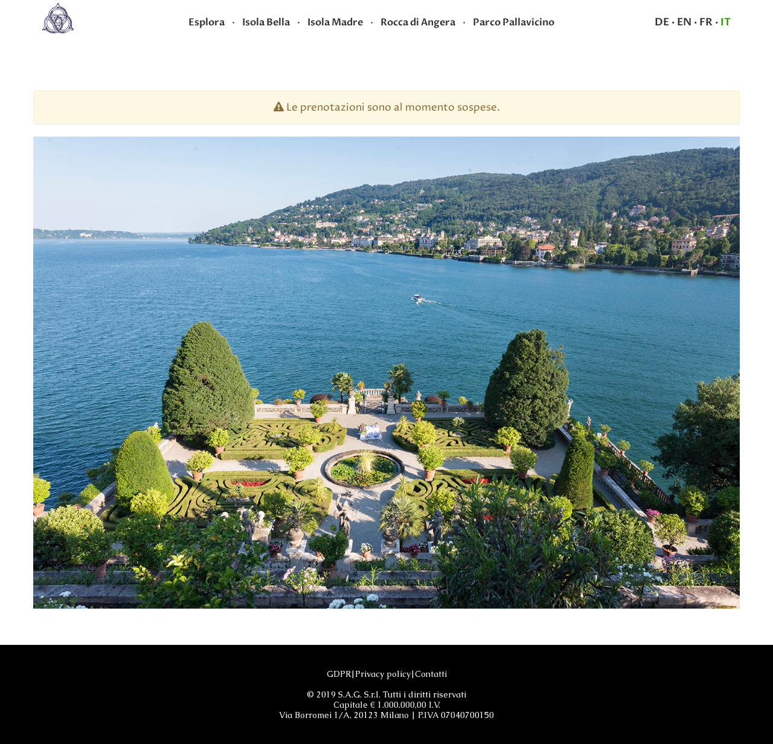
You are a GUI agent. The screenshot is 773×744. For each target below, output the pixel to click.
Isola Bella (266, 22)
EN (684, 22)
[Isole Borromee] (58, 17)
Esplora (206, 22)
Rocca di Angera (417, 22)
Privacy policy (383, 674)
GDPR (339, 674)
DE (662, 22)
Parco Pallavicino (513, 22)
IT (725, 22)
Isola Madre (335, 22)
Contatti (431, 674)
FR (706, 22)
